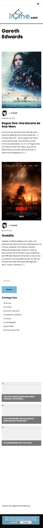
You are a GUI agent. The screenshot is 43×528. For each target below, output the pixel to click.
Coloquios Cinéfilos (12, 315)
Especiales (8, 326)
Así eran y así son (11, 311)
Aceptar (25, 522)
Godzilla (8, 236)
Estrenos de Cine (11, 330)
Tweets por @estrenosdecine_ (16, 506)
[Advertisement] (21, 357)
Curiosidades (9, 322)
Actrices (7, 307)
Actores (7, 303)
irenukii (14, 113)
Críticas (7, 319)
